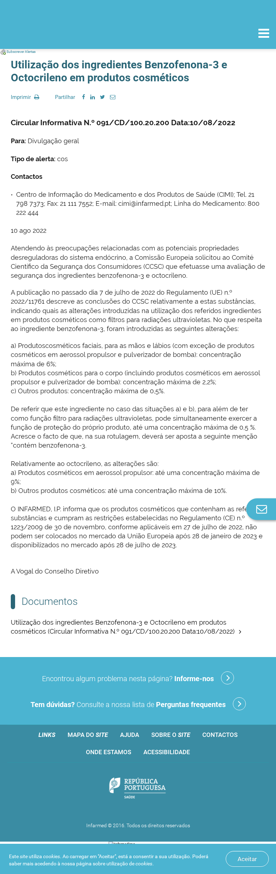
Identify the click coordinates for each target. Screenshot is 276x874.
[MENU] (264, 34)
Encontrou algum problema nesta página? (128, 678)
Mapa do (88, 734)
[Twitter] (102, 97)
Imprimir (21, 97)
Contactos (220, 734)
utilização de (129, 863)
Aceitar (247, 858)
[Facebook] (83, 97)
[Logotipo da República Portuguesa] (138, 789)
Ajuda (129, 734)
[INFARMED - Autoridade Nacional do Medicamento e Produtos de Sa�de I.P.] (55, 33)
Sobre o (170, 734)
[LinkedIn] (92, 97)
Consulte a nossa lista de (128, 704)
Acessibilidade (166, 752)
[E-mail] (112, 97)
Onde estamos (108, 752)
